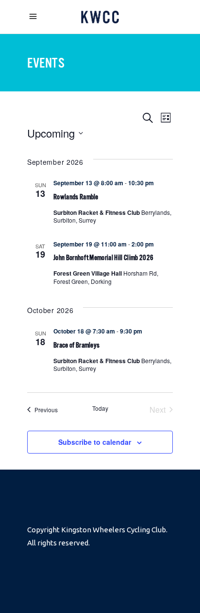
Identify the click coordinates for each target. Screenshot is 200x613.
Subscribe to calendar (94, 442)
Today (100, 408)
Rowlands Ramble (76, 197)
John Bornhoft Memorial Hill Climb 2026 (103, 257)
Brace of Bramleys (76, 345)
